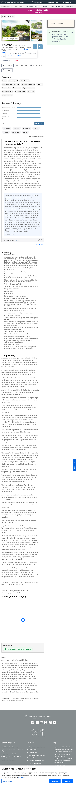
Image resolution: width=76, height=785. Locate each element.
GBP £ (58, 2)
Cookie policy (33, 752)
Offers (52, 6)
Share (40, 46)
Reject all (67, 781)
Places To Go (44, 6)
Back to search (9, 16)
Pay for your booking (35, 763)
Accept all (55, 781)
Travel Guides (69, 6)
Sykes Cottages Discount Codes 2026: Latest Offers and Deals (63, 750)
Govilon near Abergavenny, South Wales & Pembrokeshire (16, 50)
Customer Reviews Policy (36, 760)
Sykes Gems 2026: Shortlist (62, 747)
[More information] (72, 32)
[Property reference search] (23, 6)
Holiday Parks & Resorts (32, 6)
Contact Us (51, 2)
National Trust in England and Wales (19, 649)
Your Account (68, 2)
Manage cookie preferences (37, 755)
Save (35, 46)
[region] (38, 775)
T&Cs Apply (38, 12)
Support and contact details (37, 747)
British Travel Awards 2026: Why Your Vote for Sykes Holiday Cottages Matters (63, 760)
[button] (5, 30)
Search (40, 124)
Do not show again (14, 55)
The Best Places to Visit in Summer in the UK (62, 755)
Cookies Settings (7, 781)
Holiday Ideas (59, 6)
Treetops (6, 45)
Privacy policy (33, 749)
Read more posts (59, 765)
